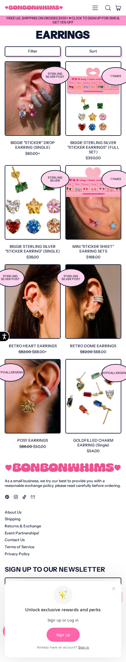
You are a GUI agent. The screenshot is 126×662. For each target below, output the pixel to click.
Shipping (13, 519)
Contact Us (15, 539)
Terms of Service (19, 546)
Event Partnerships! (22, 533)
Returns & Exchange (23, 526)
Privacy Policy (17, 553)
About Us (13, 512)
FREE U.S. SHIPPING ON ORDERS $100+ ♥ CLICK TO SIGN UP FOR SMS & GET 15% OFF (63, 20)
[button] (108, 7)
